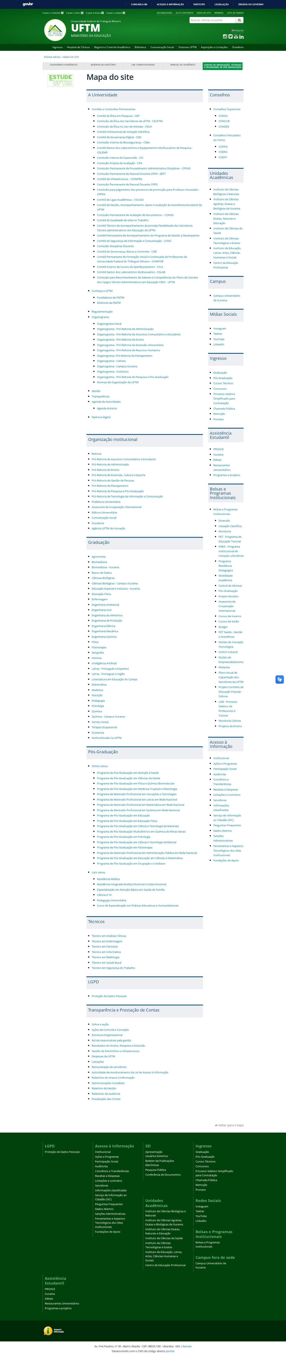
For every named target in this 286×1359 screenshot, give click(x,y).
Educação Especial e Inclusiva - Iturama (116, 588)
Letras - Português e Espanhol (110, 669)
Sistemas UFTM (187, 47)
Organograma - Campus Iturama (117, 366)
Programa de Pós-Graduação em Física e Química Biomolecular (136, 783)
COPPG (223, 146)
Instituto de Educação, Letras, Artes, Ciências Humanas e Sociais (227, 253)
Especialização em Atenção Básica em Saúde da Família (131, 890)
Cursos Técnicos (223, 383)
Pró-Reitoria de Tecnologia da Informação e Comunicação (127, 496)
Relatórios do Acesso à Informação (113, 1077)
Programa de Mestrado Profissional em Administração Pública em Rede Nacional (147, 853)
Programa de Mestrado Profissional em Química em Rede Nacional (138, 810)
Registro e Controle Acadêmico (112, 47)
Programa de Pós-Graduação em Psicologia (123, 837)
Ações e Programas (225, 763)
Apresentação (153, 1152)
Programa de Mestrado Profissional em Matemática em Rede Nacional (140, 805)
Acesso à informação (170, 4)
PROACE (218, 449)
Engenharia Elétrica (103, 626)
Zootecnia (98, 732)
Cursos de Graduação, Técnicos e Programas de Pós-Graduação (222, 66)
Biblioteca (140, 47)
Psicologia (98, 706)
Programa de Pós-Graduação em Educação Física (127, 821)
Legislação (222, 4)
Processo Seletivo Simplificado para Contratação (224, 398)
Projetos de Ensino (230, 726)
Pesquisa (224, 667)
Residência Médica (108, 879)
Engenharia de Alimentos (107, 615)
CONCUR (224, 121)
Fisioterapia (99, 647)
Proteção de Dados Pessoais (109, 996)
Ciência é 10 (104, 895)
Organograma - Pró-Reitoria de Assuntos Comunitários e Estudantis (139, 334)
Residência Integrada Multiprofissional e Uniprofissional (131, 884)
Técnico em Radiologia (105, 957)
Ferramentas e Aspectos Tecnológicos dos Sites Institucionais (228, 850)
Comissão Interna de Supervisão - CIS (120, 158)
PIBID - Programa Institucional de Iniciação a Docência (231, 551)
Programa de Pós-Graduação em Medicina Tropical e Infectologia (137, 789)
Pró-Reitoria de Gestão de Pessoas (113, 480)
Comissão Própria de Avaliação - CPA (119, 163)
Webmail (219, 12)
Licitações (98, 1062)
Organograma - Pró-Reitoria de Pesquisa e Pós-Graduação (133, 377)
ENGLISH (239, 30)
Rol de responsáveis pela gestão (111, 1040)
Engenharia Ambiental (105, 605)
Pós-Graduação (222, 378)
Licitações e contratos (226, 795)
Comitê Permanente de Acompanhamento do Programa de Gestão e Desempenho (148, 235)
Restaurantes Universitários (62, 1303)
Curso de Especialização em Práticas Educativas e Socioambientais (138, 905)
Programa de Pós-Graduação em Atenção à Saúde (128, 773)
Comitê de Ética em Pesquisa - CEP (118, 116)
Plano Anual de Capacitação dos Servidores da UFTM (231, 677)
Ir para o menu (74, 13)
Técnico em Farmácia (105, 946)
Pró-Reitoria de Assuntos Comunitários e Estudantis (124, 459)
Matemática (99, 684)
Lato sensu (98, 872)
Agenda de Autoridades (106, 402)
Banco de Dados (102, 573)
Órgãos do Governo (250, 4)
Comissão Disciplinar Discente (115, 246)
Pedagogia (98, 700)
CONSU (223, 116)
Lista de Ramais (235, 12)
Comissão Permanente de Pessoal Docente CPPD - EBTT (131, 174)
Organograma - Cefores (111, 361)
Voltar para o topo (230, 1125)
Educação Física (101, 594)
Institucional (221, 758)
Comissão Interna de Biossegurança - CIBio (123, 142)
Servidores (220, 800)
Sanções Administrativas (110, 1214)
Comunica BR (139, 4)
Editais (217, 460)
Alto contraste (184, 12)
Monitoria (225, 531)
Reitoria (96, 454)
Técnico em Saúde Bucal (106, 962)
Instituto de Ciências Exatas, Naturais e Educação (226, 218)
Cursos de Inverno (230, 616)
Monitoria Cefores (230, 721)
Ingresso (58, 47)
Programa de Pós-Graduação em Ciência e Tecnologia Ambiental (136, 842)
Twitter (217, 334)
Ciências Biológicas (103, 578)
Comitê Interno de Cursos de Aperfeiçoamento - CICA (130, 267)
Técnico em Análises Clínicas (109, 936)
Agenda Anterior (107, 408)
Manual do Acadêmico (182, 64)
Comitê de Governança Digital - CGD (119, 137)
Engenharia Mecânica (105, 631)
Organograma (100, 317)
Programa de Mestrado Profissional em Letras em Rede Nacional (137, 799)
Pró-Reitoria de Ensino (105, 470)
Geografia (98, 652)
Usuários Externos (156, 1156)
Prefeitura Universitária (106, 502)
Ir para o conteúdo (53, 13)
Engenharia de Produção (107, 620)
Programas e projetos (226, 475)
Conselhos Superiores (226, 109)
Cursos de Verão (229, 621)
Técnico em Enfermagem (107, 941)
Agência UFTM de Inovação (108, 528)
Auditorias (219, 774)
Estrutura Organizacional (107, 1035)
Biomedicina (99, 562)
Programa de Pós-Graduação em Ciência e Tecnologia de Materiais (138, 826)
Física (95, 642)
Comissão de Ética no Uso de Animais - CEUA (124, 126)
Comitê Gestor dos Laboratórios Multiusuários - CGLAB (131, 272)
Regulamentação (102, 311)
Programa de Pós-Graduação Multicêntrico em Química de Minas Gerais (141, 831)
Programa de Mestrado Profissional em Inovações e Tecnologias (136, 794)
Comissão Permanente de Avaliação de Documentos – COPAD (135, 215)
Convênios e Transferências (112, 1171)
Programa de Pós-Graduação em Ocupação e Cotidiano (131, 863)
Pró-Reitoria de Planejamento (110, 486)
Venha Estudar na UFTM (107, 738)
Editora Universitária (104, 512)
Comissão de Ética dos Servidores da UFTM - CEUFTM (130, 121)
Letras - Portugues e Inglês (108, 674)
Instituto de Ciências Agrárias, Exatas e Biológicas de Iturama (226, 204)
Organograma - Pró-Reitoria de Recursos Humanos (128, 350)
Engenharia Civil (101, 610)
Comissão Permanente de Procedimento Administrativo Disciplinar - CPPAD (144, 168)
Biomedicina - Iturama (105, 567)
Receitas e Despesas (225, 789)
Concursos (220, 389)
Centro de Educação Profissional (165, 1265)
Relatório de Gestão (104, 1088)
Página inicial (52, 57)
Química (97, 711)
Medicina (97, 690)
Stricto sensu (100, 766)
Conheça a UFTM (102, 291)
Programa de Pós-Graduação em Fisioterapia (124, 847)
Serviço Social (100, 722)
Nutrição (97, 695)
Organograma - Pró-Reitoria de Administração (125, 329)
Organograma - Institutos (113, 371)
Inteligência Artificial (104, 663)
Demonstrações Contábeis (108, 1083)
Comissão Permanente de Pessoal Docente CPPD (127, 184)
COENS (223, 152)
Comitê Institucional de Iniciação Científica (123, 132)
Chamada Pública (224, 408)
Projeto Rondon (228, 596)
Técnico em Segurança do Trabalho (113, 968)
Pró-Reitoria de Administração (110, 464)
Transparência (100, 396)
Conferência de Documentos (163, 1174)
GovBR (28, 4)
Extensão (224, 520)
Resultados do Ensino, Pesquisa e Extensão (118, 1045)
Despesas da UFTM (103, 1056)
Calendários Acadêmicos (63, 64)
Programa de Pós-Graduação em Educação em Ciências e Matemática (140, 858)
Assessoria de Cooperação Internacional (116, 507)
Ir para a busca (94, 13)
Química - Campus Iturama (108, 716)
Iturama (218, 454)
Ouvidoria (237, 47)
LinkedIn (218, 344)
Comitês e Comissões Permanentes (113, 109)
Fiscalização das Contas (106, 1099)
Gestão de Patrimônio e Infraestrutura (115, 1051)
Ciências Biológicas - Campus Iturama (115, 583)
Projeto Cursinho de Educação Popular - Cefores (231, 691)
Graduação (220, 372)
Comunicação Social (162, 47)
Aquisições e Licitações (214, 47)
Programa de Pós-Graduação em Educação (123, 815)
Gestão (96, 391)
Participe (199, 4)
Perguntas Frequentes (227, 825)
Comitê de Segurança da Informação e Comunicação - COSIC (134, 241)
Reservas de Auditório (103, 64)
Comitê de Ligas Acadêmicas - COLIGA (120, 200)
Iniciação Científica (230, 526)
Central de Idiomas (230, 586)
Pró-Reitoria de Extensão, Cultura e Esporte (118, 475)
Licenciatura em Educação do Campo (115, 679)
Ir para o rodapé (115, 13)
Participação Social (224, 769)
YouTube (218, 339)
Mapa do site (204, 12)
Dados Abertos (222, 831)
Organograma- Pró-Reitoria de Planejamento (124, 356)
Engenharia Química (104, 637)
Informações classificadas (111, 1190)
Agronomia (99, 556)
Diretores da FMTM (109, 303)
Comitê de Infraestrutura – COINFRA (119, 179)
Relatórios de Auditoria (106, 1094)
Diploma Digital (101, 417)
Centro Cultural (228, 652)
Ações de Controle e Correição (110, 1030)
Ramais (187, 1346)
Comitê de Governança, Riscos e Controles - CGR (127, 251)
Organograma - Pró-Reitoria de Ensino (120, 339)
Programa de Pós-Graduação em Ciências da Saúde (128, 778)
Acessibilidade (164, 12)
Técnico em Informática (106, 952)
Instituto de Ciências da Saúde (164, 1238)
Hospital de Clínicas (78, 47)
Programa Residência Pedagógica (226, 565)
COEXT (223, 157)
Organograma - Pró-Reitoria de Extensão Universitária (130, 345)
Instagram (219, 328)
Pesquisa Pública (155, 1170)
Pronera (218, 419)
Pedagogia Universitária (111, 900)
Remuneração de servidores (109, 1067)
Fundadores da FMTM (110, 297)
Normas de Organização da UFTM (118, 382)
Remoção (219, 414)
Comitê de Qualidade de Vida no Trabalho (123, 220)
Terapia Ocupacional (104, 727)
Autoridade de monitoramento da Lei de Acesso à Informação (130, 1072)
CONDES (224, 126)
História (97, 658)
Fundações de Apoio (226, 860)
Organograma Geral (109, 324)
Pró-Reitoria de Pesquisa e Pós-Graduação (118, 491)
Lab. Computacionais (143, 64)
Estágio (223, 627)
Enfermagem (100, 599)
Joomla (170, 1351)
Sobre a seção (100, 1024)
